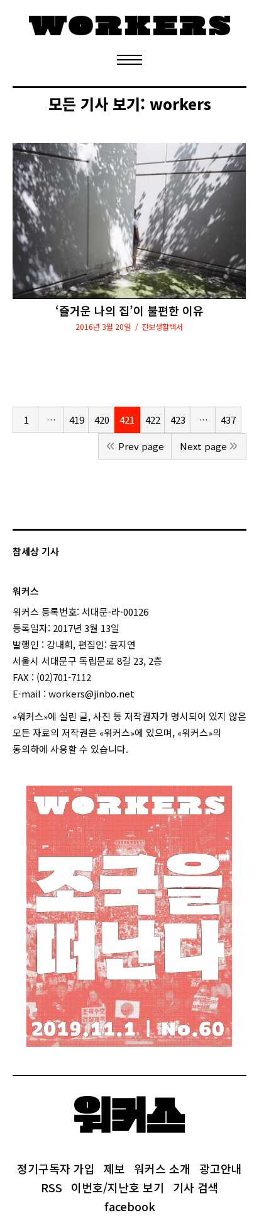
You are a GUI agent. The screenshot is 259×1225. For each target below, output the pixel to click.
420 (101, 419)
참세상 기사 (36, 551)
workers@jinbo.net (91, 693)
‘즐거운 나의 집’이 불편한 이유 (129, 310)
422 (152, 419)
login (139, 748)
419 (76, 419)
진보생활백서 (162, 326)
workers (180, 104)
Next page (203, 446)
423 (177, 419)
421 (127, 419)
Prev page (141, 446)
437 (228, 419)
